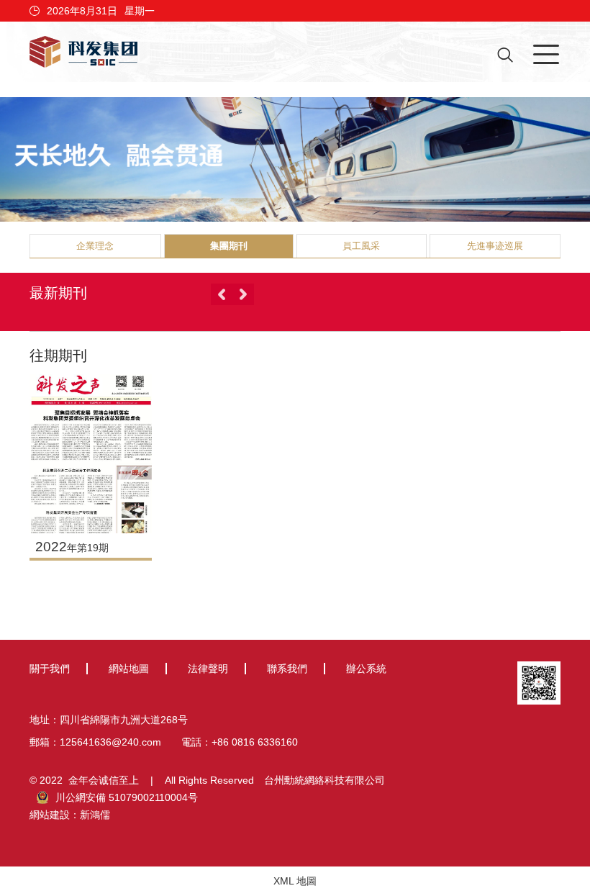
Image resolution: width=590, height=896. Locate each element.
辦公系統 (366, 668)
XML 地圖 (295, 881)
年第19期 (72, 547)
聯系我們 (287, 668)
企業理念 (95, 245)
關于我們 (50, 668)
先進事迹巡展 (495, 245)
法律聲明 (208, 668)
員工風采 (361, 245)
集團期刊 (229, 245)
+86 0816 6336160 (255, 742)
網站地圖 (129, 668)
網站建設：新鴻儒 (70, 814)
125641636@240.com (110, 742)
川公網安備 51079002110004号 (126, 797)
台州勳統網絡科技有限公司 (324, 780)
